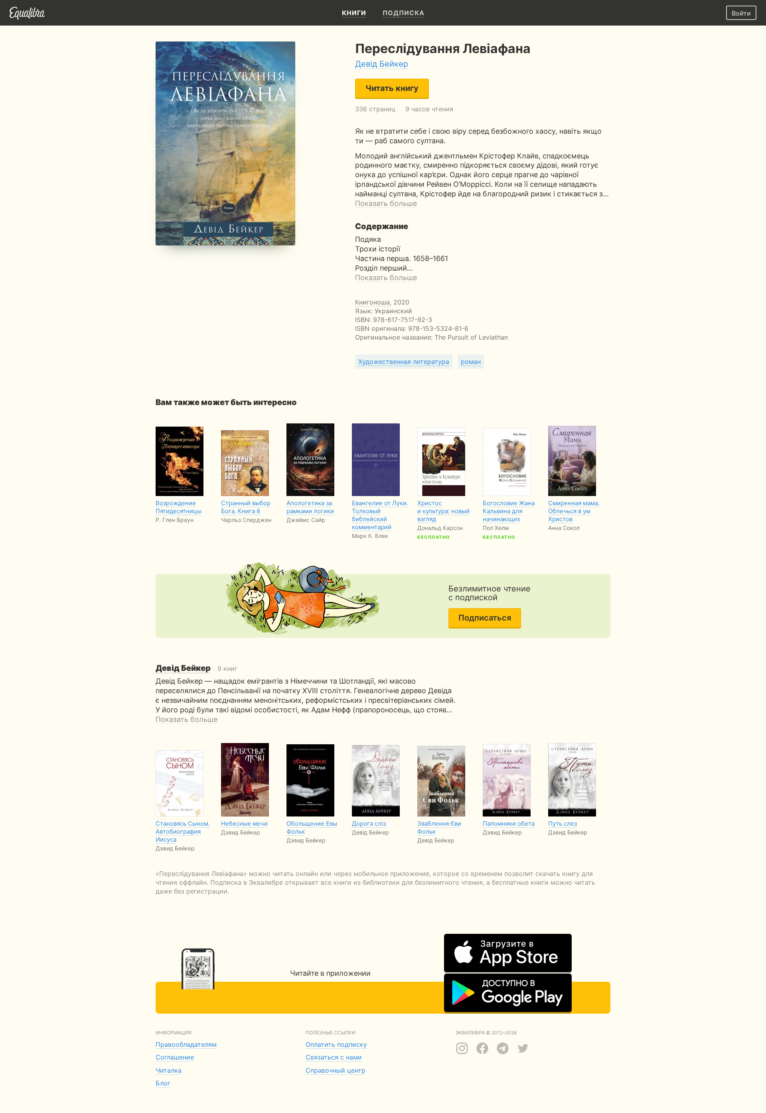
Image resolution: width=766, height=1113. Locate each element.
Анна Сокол (564, 527)
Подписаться (484, 618)
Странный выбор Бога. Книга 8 (245, 507)
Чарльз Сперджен (246, 519)
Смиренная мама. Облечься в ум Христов (574, 511)
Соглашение (175, 1057)
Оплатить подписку (336, 1044)
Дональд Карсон (440, 527)
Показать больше (386, 203)
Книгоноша (372, 302)
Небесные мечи (244, 823)
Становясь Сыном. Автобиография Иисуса (183, 831)
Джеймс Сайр (305, 519)
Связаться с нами (334, 1057)
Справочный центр (335, 1070)
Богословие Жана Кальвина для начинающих (509, 511)
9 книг (196, 668)
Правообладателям (186, 1044)
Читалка (169, 1070)
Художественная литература (403, 362)
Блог (163, 1083)
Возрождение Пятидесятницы (178, 507)
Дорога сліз (369, 823)
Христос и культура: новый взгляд (443, 511)
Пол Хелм (496, 527)
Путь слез (562, 823)
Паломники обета (509, 823)
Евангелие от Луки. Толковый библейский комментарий (380, 515)
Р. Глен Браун (174, 519)
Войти (741, 13)
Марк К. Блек (370, 535)
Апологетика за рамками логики (310, 507)
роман (471, 362)
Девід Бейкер (381, 64)
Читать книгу (392, 88)
